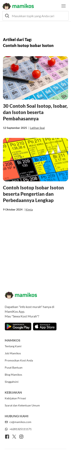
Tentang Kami (13, 346)
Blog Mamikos (13, 374)
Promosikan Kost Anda (19, 360)
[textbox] (35, 16)
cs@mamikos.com (20, 422)
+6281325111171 (20, 429)
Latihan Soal (37, 127)
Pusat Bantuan (13, 367)
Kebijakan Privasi (15, 398)
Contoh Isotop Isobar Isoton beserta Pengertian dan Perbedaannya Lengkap (33, 194)
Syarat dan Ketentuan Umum (22, 405)
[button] (35, 16)
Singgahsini (12, 381)
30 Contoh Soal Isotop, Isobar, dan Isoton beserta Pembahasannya (35, 112)
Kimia (29, 209)
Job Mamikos (13, 353)
